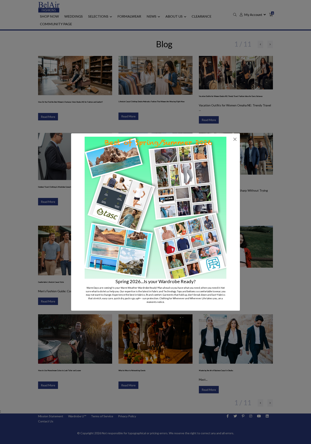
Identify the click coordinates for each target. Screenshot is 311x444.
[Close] (235, 139)
